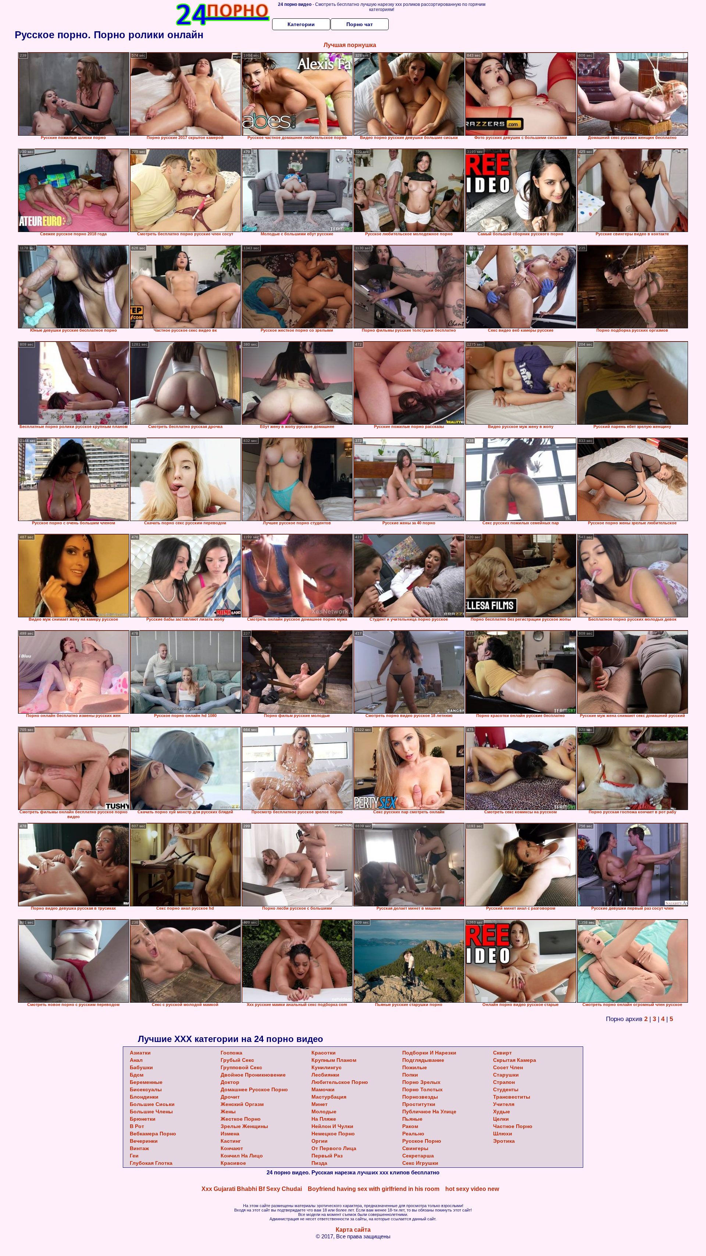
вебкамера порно (153, 1134)
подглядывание (423, 1060)
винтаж (139, 1148)
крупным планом (333, 1060)
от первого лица (333, 1148)
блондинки (144, 1097)
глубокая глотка (151, 1163)
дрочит (230, 1097)
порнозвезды (420, 1097)
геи (134, 1156)
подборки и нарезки (429, 1053)
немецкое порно (333, 1134)
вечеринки (144, 1141)
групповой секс (241, 1067)
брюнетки (143, 1119)
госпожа (231, 1053)
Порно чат (359, 24)
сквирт (502, 1053)
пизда (319, 1163)
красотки (323, 1053)
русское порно (421, 1141)
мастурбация (328, 1097)
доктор (230, 1082)
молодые (323, 1111)
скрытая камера (514, 1060)
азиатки (140, 1053)
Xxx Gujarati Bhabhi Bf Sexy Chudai (252, 1189)
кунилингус (326, 1067)
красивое (233, 1163)
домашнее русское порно (254, 1089)
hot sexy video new (472, 1189)
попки (410, 1075)
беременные (146, 1082)
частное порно (512, 1126)
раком (410, 1126)
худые (501, 1111)
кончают (232, 1148)
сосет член (508, 1067)
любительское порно (339, 1082)
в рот (137, 1126)
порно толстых (422, 1089)
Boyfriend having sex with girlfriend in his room (373, 1189)
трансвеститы (511, 1097)
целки (501, 1119)
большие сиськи (152, 1104)
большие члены (151, 1111)
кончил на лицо (242, 1156)
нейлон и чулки (332, 1126)
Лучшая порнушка (350, 45)
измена (230, 1134)
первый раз (327, 1156)
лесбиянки (325, 1075)
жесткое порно (241, 1119)
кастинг (231, 1141)
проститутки (418, 1104)
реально (413, 1134)
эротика (504, 1141)
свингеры (415, 1148)
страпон (504, 1082)
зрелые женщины (244, 1126)
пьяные (412, 1119)
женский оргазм (242, 1104)
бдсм (136, 1075)
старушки (506, 1075)
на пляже (323, 1119)
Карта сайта (353, 1230)
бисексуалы (146, 1089)
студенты (505, 1089)
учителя (503, 1104)
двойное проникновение (253, 1075)
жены (228, 1111)
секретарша (418, 1156)
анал (136, 1060)
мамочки (323, 1089)
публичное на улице (429, 1111)
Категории (301, 24)
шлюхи (502, 1134)
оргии (319, 1141)
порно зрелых (421, 1082)
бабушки (141, 1067)
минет (319, 1104)
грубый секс (237, 1060)
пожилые (414, 1067)
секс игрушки (420, 1163)
